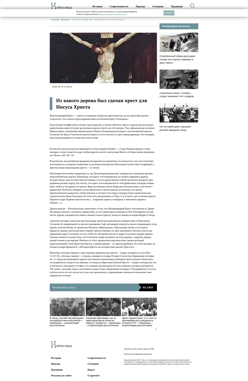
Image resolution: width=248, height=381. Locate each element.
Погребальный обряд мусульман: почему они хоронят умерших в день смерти (178, 59)
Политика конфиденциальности (138, 354)
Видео (91, 369)
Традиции (177, 6)
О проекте (94, 375)
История (97, 6)
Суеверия (158, 6)
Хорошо (169, 13)
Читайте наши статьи (102, 287)
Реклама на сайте (61, 375)
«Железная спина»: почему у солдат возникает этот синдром (177, 95)
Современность (119, 6)
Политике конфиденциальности (113, 14)
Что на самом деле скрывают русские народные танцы (175, 128)
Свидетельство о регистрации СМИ (139, 349)
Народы (140, 6)
